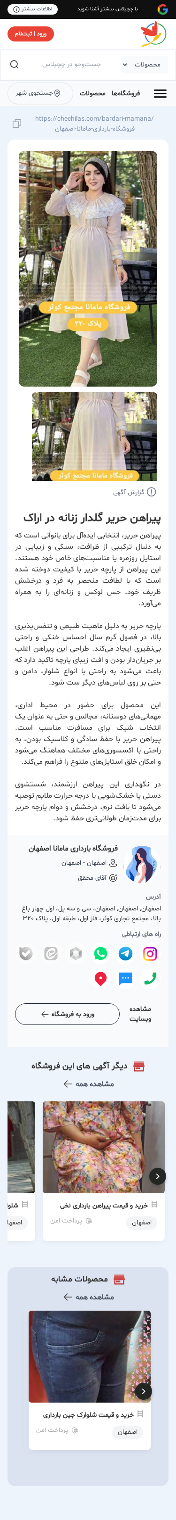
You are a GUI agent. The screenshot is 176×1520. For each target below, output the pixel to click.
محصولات (93, 93)
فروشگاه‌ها (126, 93)
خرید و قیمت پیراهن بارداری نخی (104, 1205)
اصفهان (128, 1432)
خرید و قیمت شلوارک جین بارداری (88, 1415)
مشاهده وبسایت (140, 1014)
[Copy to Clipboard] (17, 124)
